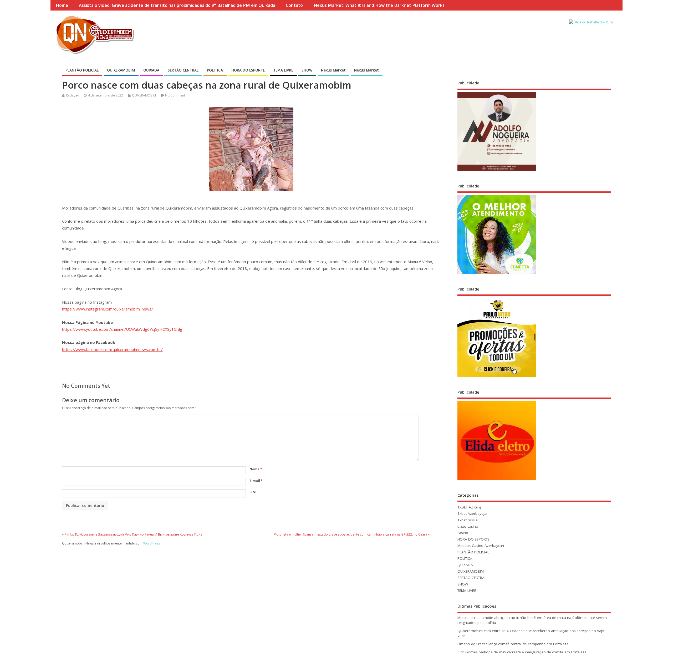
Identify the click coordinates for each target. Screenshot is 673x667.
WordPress (151, 543)
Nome (255, 469)
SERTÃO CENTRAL (183, 70)
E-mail (256, 480)
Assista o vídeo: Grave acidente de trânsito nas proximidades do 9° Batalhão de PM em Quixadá (177, 5)
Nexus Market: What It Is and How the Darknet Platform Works (379, 5)
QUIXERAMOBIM (121, 70)
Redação (72, 95)
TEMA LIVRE (283, 70)
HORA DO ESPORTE (248, 70)
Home (62, 5)
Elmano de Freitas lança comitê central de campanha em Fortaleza (513, 643)
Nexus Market (333, 70)
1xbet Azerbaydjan (472, 513)
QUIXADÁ (151, 70)
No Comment (175, 95)
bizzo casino (467, 526)
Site (252, 492)
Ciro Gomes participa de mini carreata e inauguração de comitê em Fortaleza (522, 652)
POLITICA (215, 70)
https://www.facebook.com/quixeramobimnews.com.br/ (112, 349)
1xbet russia (467, 520)
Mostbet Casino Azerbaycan (480, 545)
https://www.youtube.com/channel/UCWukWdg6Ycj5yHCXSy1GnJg (122, 329)
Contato (294, 5)
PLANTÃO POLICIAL (82, 70)
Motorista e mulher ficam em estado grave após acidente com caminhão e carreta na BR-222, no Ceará (350, 534)
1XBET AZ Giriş (469, 507)
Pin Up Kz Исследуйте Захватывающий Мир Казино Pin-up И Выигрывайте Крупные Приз (133, 534)
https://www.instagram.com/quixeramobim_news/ (107, 309)
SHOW (307, 70)
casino (462, 532)
